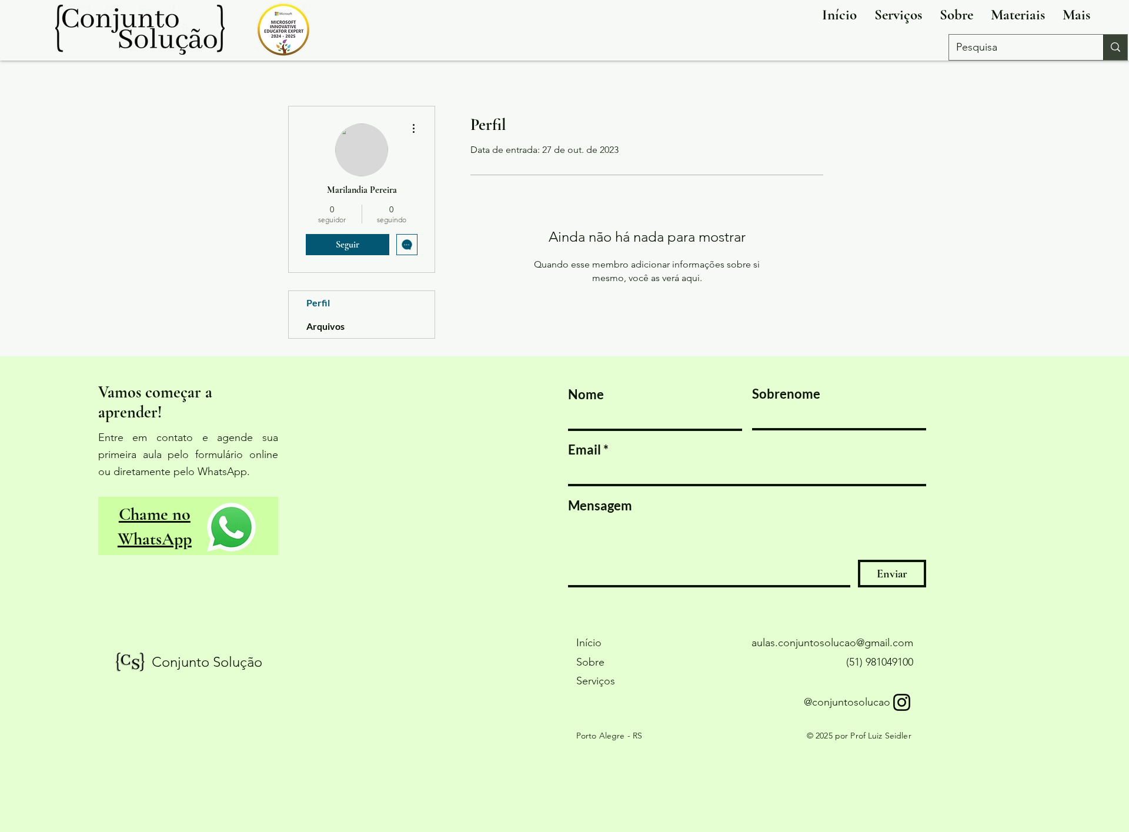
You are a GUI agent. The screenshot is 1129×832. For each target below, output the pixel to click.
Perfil (318, 302)
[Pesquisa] (1115, 47)
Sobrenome (786, 393)
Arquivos (325, 326)
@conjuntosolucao (847, 702)
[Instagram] (901, 702)
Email (584, 449)
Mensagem (600, 505)
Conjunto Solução (207, 661)
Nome (586, 394)
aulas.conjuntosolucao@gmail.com (832, 642)
